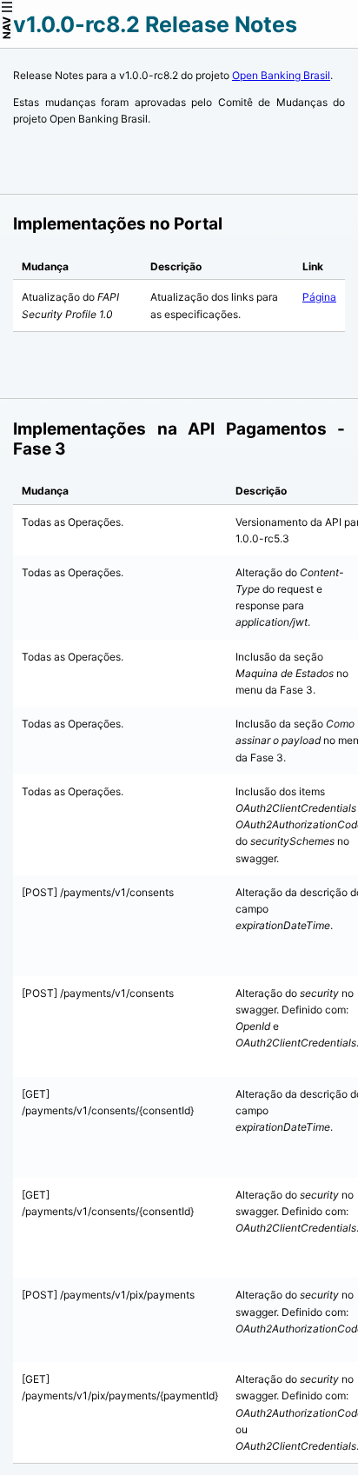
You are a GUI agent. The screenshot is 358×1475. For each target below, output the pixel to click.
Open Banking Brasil (281, 75)
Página (319, 296)
